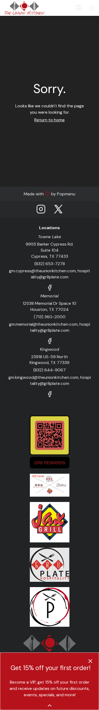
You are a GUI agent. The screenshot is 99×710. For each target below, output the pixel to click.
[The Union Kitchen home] (28, 8)
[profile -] (78, 7)
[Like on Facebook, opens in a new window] (49, 288)
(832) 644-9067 (49, 370)
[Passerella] (49, 606)
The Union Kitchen (49, 646)
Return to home (49, 120)
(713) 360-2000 (49, 317)
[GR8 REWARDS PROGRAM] (49, 441)
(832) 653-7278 (49, 263)
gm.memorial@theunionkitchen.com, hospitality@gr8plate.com (49, 327)
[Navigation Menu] (91, 7)
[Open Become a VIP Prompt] (49, 705)
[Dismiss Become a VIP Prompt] (90, 661)
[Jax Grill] (49, 521)
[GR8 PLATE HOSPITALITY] (49, 564)
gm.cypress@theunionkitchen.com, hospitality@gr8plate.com (49, 274)
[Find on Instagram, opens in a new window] (41, 210)
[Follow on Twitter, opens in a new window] (58, 210)
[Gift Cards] (49, 485)
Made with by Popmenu (39, 193)
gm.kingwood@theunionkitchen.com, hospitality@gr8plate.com (49, 380)
